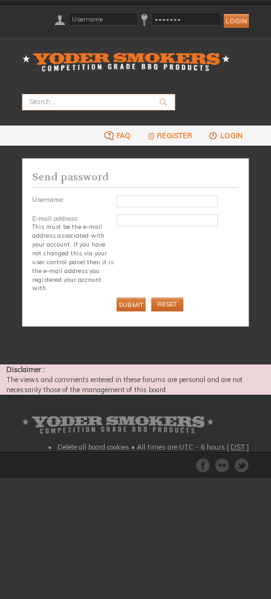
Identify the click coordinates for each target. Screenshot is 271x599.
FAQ (122, 135)
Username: (48, 199)
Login (231, 135)
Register (174, 135)
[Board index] (130, 54)
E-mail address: (55, 218)
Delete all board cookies (93, 447)
